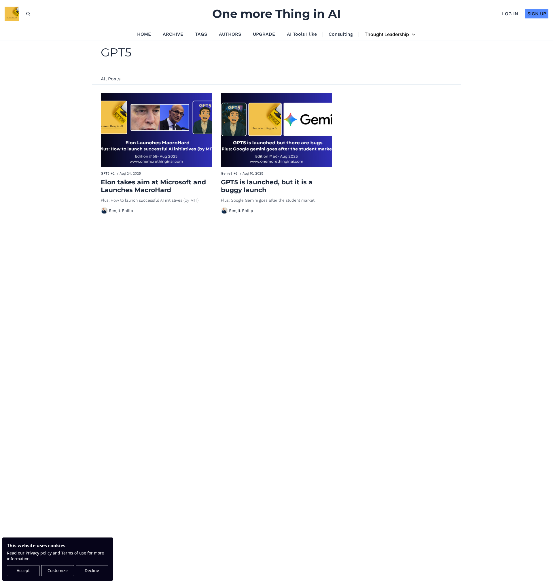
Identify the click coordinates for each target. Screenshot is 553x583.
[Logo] (12, 14)
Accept (23, 570)
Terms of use (73, 553)
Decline (92, 570)
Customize (58, 570)
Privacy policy (39, 553)
